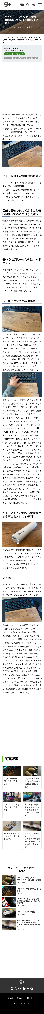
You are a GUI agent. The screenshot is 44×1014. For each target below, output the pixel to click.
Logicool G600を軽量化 (26, 912)
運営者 (19, 998)
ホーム (5, 37)
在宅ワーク (32, 58)
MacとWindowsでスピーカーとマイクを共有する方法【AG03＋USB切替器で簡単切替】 (29, 923)
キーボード (9, 58)
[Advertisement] (22, 87)
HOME (10, 998)
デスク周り (21, 58)
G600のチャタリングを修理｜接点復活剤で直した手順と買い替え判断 (29, 901)
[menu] (40, 4)
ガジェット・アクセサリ (19, 37)
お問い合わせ (31, 998)
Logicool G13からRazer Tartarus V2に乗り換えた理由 (29, 879)
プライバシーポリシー (22, 1003)
